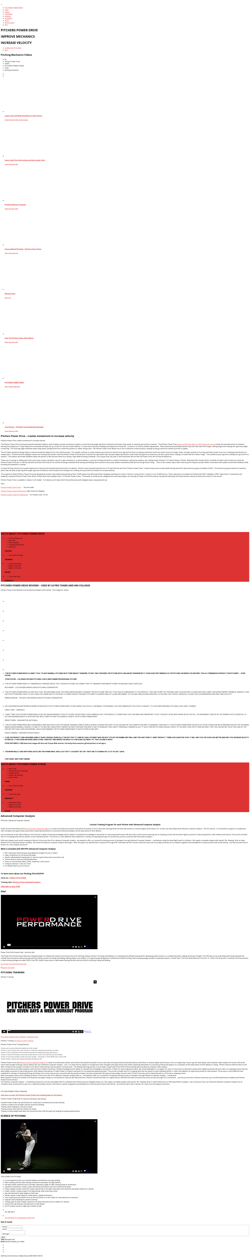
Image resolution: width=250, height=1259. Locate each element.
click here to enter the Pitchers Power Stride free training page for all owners (31, 1095)
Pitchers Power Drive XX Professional (14, 495)
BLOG (7, 20)
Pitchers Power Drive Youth (11, 487)
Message (5, 1234)
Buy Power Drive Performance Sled (13, 964)
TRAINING (8, 14)
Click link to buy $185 (10, 886)
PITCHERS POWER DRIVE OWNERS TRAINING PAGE (19, 1037)
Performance (9, 23)
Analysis (8, 16)
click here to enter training (24, 1041)
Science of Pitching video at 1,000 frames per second (196, 444)
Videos (7, 12)
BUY (6, 25)
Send (3, 1237)
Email (4, 1229)
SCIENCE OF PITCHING (13, 48)
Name (4, 1227)
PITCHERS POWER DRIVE (14, 8)
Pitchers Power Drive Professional (13, 491)
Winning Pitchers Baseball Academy (37, 829)
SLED (6, 10)
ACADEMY (8, 18)
